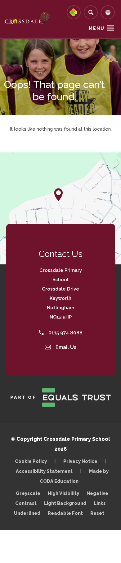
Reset (97, 513)
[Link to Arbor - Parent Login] (74, 12)
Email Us (65, 347)
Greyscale (28, 493)
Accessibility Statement (44, 471)
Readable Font (65, 513)
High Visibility (63, 493)
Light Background (65, 503)
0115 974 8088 (65, 333)
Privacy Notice (80, 461)
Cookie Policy (31, 461)
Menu (97, 28)
